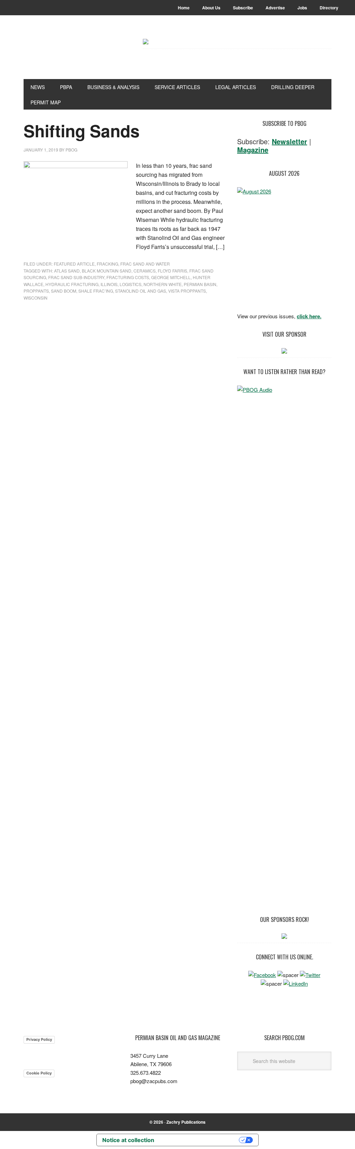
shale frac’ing (95, 291)
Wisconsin (35, 298)
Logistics (130, 284)
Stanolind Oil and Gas (140, 291)
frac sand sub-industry (76, 277)
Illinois (109, 284)
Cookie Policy (39, 1073)
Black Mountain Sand (106, 271)
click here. (309, 316)
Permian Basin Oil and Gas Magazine (70, 56)
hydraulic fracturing (71, 284)
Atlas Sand (67, 271)
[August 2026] (284, 247)
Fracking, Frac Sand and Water (133, 264)
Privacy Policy (39, 1039)
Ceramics (144, 271)
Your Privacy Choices (200, 1140)
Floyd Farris (172, 271)
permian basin (200, 284)
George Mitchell (171, 277)
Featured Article (74, 264)
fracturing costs (127, 277)
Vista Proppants (187, 291)
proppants (36, 291)
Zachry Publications (186, 1122)
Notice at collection (128, 1140)
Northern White (163, 284)
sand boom (63, 291)
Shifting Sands (82, 130)
